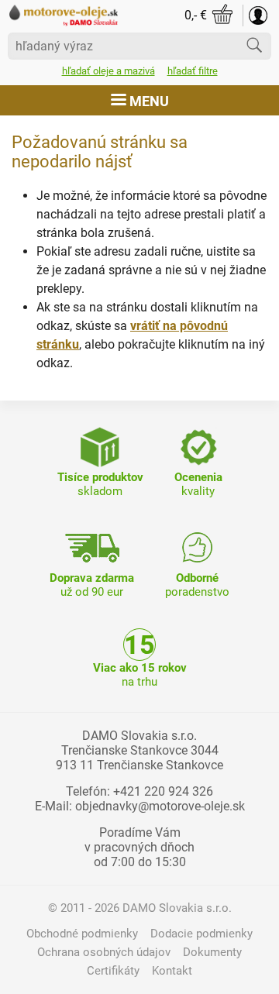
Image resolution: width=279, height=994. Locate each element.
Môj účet (258, 15)
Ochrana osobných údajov (103, 952)
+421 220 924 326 (163, 791)
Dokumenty (212, 952)
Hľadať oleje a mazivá (108, 71)
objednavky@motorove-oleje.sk (160, 806)
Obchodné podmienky (82, 934)
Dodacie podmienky (201, 934)
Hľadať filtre (192, 71)
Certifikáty (113, 971)
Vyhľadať (254, 45)
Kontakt (172, 971)
